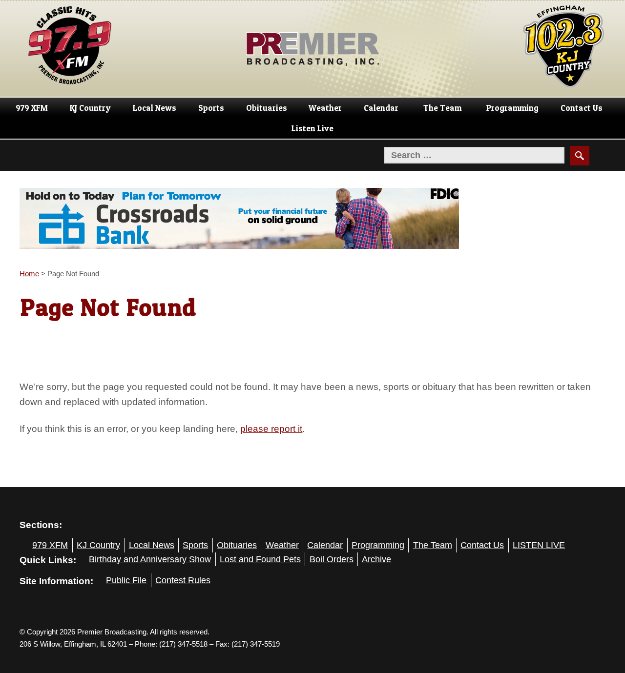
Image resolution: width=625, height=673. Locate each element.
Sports (211, 108)
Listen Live (312, 128)
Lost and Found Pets (260, 559)
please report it (271, 428)
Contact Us (582, 108)
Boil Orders (332, 559)
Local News (154, 108)
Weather (325, 108)
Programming (512, 108)
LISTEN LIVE (539, 545)
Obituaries (266, 108)
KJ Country (90, 108)
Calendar (381, 108)
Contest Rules (182, 580)
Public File (126, 580)
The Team (442, 108)
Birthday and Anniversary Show (150, 559)
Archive (376, 559)
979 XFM (32, 108)
